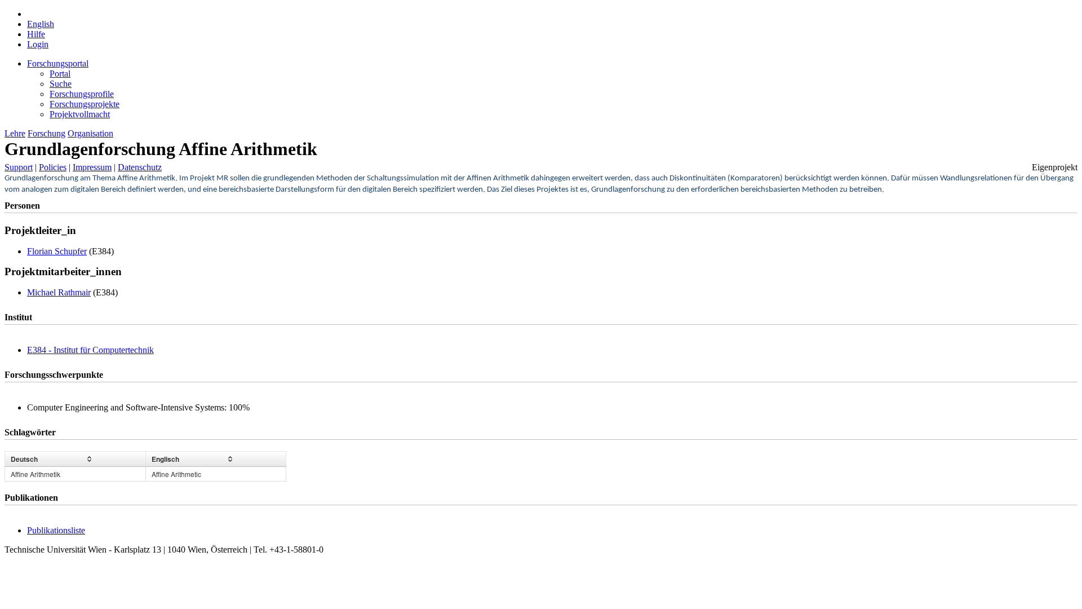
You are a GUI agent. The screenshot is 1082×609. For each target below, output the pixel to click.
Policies (52, 167)
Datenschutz (140, 167)
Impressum (92, 167)
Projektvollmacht (80, 114)
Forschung (46, 133)
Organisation (90, 133)
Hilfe (36, 34)
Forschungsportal (57, 63)
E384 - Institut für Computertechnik (90, 350)
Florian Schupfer (57, 251)
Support (19, 167)
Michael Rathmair (59, 292)
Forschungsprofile (82, 94)
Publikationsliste (56, 530)
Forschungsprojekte (84, 104)
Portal (60, 73)
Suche (61, 84)
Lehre (15, 133)
